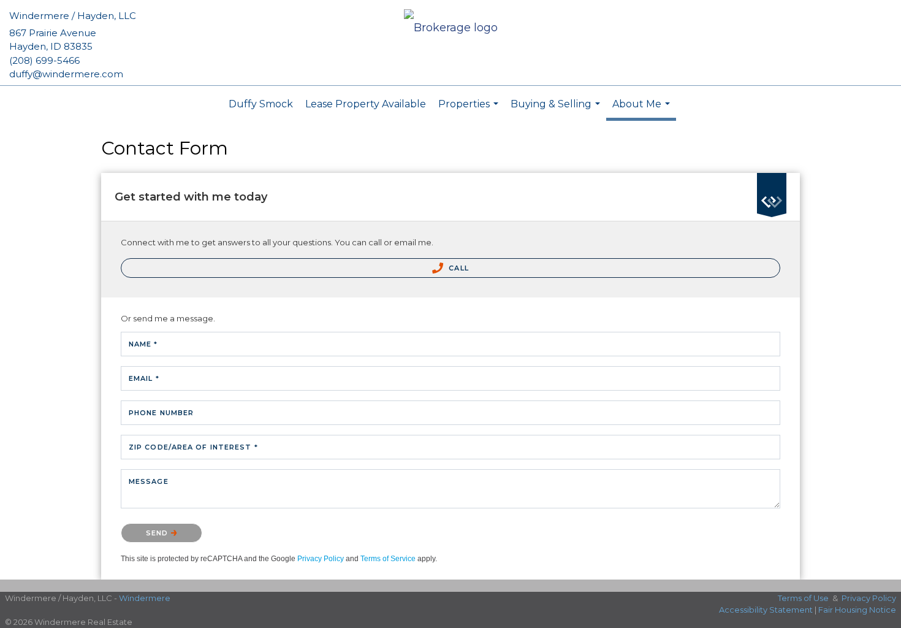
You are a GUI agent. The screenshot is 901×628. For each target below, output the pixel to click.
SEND (158, 533)
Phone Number (161, 412)
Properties (469, 110)
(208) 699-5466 (44, 60)
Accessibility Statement (766, 610)
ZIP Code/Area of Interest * (193, 447)
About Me (642, 109)
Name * (143, 344)
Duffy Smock (261, 104)
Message (149, 481)
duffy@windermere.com (66, 74)
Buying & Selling (557, 110)
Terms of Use (803, 598)
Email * (144, 378)
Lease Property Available (365, 104)
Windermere (144, 598)
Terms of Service (388, 558)
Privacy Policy (320, 558)
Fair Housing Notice (857, 610)
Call (457, 268)
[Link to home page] (451, 28)
